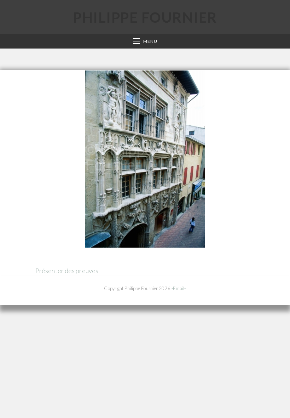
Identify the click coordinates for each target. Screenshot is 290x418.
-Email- (179, 288)
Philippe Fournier (145, 17)
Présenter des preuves (66, 271)
